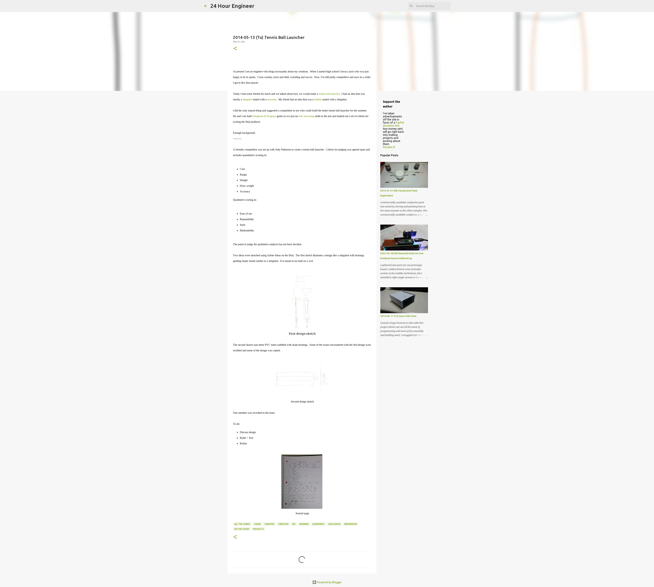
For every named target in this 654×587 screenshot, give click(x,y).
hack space (334, 524)
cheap (257, 524)
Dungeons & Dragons (264, 116)
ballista (318, 99)
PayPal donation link (393, 124)
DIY (293, 524)
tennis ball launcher (329, 93)
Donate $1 (389, 147)
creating (269, 524)
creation (283, 524)
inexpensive (350, 524)
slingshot (247, 99)
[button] (235, 48)
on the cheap (241, 529)
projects (258, 529)
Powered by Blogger (329, 582)
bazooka (271, 99)
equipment (318, 524)
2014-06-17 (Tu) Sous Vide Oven (398, 316)
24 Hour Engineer (232, 6)
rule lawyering (306, 116)
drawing (304, 524)
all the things (242, 524)
